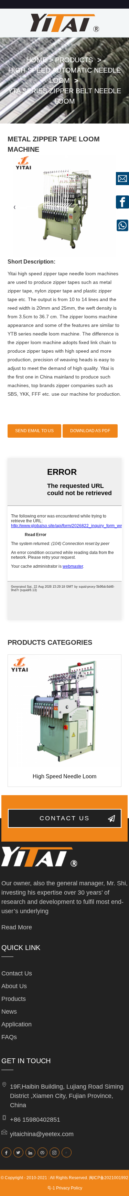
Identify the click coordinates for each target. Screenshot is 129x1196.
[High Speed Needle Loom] (64, 711)
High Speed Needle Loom (64, 776)
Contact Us (16, 973)
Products (74, 60)
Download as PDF (90, 430)
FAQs (9, 1037)
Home (36, 60)
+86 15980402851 (35, 1119)
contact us (65, 818)
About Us (14, 986)
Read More (16, 927)
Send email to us (34, 430)
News (9, 1011)
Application (16, 1024)
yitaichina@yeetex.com (42, 1134)
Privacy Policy (69, 1188)
